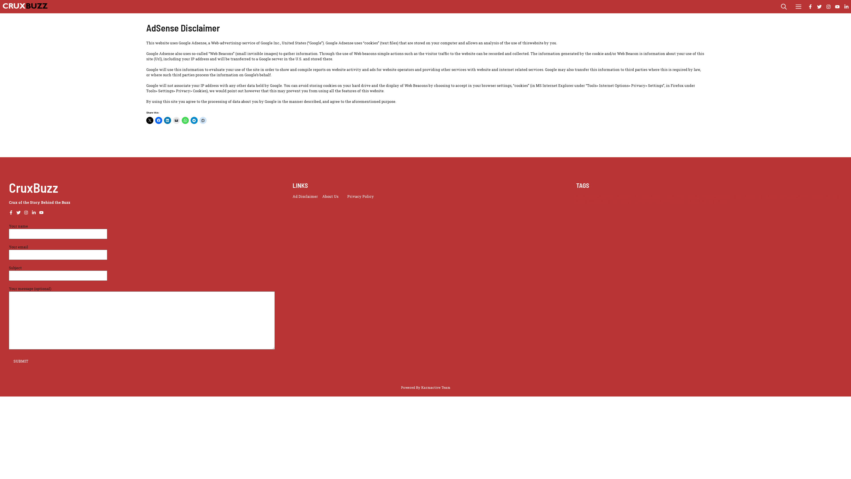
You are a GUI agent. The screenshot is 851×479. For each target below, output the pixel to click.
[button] (784, 6)
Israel (737, 196)
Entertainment (673, 196)
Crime (608, 196)
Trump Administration (666, 202)
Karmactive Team (435, 387)
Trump (639, 202)
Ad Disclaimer (305, 196)
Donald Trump (627, 196)
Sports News (599, 202)
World (722, 202)
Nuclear (817, 196)
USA (690, 202)
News (795, 196)
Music (771, 196)
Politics (832, 196)
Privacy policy (360, 196)
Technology (622, 202)
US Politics (705, 202)
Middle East (754, 196)
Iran (727, 196)
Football (694, 196)
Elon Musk (650, 196)
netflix (783, 196)
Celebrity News (588, 196)
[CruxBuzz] (25, 6)
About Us (330, 196)
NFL (805, 196)
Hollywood (712, 196)
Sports (581, 202)
